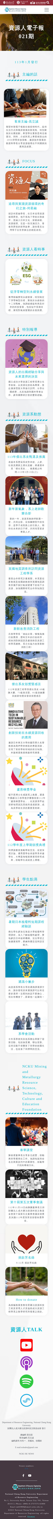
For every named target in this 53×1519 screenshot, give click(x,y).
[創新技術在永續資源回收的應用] (26, 714)
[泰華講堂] (26, 1131)
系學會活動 (26, 1034)
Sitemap (31, 1516)
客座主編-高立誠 (27, 121)
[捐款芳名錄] (26, 1239)
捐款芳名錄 (26, 1257)
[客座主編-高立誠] (25, 103)
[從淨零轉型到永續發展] (26, 273)
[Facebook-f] (23, 1475)
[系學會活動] (26, 1015)
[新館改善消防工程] (26, 610)
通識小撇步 (26, 981)
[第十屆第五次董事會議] (26, 1183)
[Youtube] (30, 1475)
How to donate (26, 1299)
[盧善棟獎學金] (26, 771)
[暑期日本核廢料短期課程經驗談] (26, 903)
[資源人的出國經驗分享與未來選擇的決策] (26, 353)
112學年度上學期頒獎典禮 (26, 845)
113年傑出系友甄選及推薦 (26, 456)
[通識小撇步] (26, 963)
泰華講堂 (26, 1150)
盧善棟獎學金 (26, 789)
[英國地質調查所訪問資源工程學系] (26, 550)
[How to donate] (26, 1281)
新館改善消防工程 (27, 628)
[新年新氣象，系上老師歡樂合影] (26, 490)
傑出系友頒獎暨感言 (26, 684)
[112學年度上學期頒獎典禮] (26, 826)
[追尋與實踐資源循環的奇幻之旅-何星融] (26, 185)
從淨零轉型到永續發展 (26, 291)
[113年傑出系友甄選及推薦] (26, 438)
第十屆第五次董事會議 (26, 1202)
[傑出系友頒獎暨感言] (26, 665)
